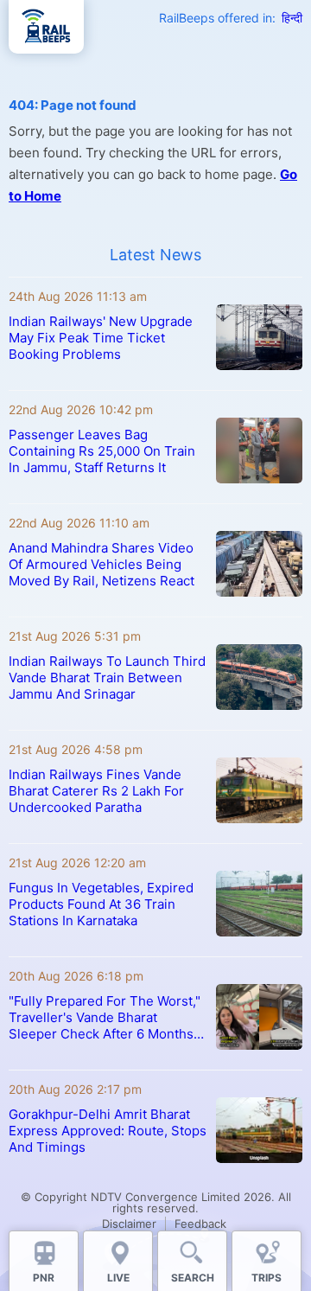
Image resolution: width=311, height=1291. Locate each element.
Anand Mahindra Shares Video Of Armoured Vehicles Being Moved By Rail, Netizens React (101, 564)
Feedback (200, 1223)
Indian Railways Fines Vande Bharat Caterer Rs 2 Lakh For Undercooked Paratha (96, 790)
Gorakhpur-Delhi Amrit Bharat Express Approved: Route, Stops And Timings (107, 1130)
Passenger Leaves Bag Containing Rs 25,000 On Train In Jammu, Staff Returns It (102, 451)
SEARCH (192, 1277)
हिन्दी (292, 17)
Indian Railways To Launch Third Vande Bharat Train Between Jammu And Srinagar (107, 677)
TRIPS (266, 1277)
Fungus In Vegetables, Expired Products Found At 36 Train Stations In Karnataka (101, 904)
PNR (43, 1277)
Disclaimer (129, 1223)
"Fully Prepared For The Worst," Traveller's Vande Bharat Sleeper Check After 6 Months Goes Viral (104, 1017)
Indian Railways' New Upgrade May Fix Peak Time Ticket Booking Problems (101, 337)
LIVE (118, 1277)
